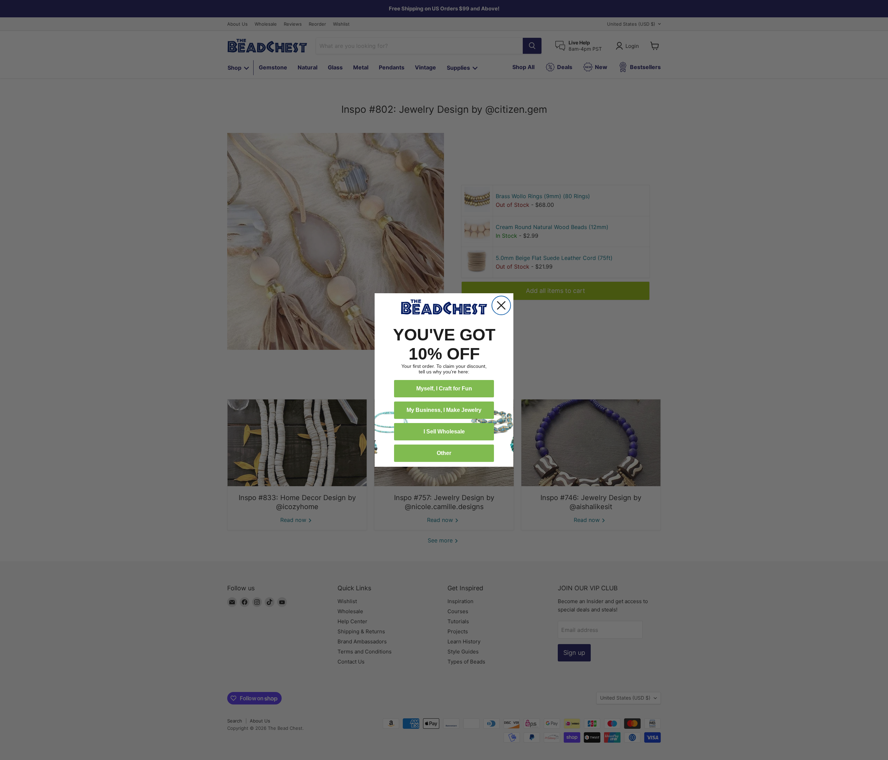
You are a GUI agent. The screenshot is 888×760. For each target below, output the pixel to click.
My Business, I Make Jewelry (444, 410)
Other (444, 453)
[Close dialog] (501, 305)
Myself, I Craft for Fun (444, 388)
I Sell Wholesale (444, 431)
